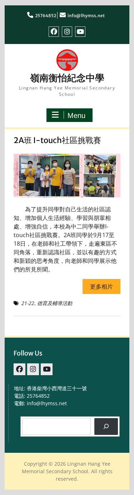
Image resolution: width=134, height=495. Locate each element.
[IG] (67, 31)
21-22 (27, 303)
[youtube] (80, 31)
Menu (76, 115)
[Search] (106, 426)
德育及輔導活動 (54, 303)
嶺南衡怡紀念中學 (67, 78)
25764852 (45, 15)
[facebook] (54, 31)
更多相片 (101, 286)
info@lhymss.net (86, 15)
